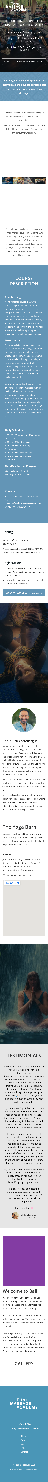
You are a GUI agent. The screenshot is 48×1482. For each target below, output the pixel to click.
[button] (9, 1262)
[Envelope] (37, 1413)
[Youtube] (24, 1413)
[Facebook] (17, 1413)
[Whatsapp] (30, 1413)
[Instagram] (10, 1413)
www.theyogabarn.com (22, 875)
